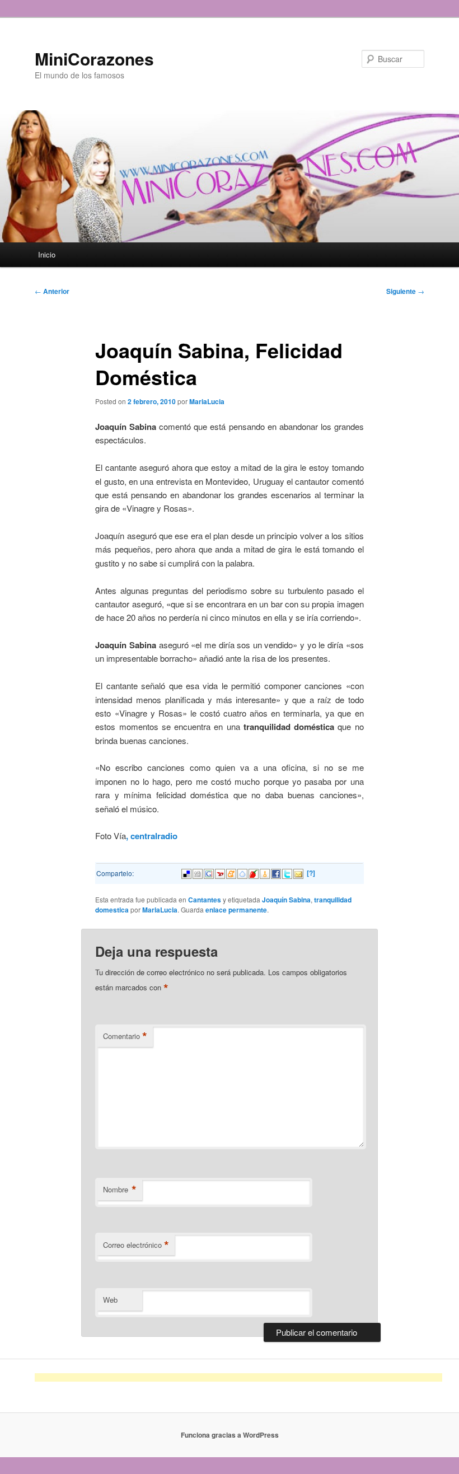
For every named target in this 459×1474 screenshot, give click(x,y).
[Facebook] (276, 872)
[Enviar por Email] (298, 872)
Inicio (46, 254)
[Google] (208, 872)
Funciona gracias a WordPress (230, 1435)
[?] (311, 873)
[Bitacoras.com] (264, 872)
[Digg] (197, 872)
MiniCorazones (94, 58)
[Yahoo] (220, 872)
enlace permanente (236, 910)
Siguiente (405, 291)
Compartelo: (115, 873)
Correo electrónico (136, 1245)
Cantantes (204, 900)
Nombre (120, 1190)
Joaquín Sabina (286, 900)
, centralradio (151, 836)
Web (110, 1299)
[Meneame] (231, 872)
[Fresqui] (242, 872)
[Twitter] (287, 872)
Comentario (125, 1036)
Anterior (52, 291)
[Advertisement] (238, 1377)
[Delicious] (186, 872)
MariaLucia (206, 401)
